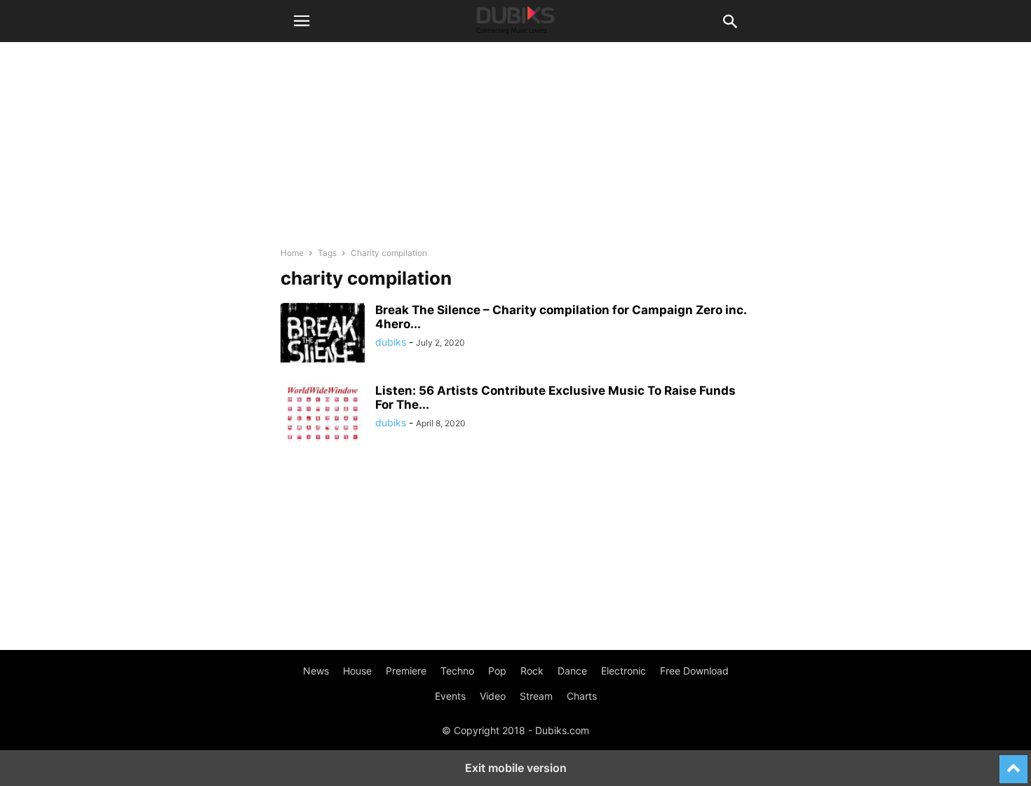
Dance (572, 671)
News (316, 671)
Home (292, 253)
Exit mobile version (516, 768)
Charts (582, 696)
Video (493, 696)
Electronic (623, 671)
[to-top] (1013, 763)
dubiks (390, 342)
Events (450, 696)
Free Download (694, 671)
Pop (497, 671)
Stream (536, 696)
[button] (302, 21)
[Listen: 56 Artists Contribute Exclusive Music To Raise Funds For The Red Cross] (323, 415)
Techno (457, 671)
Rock (532, 671)
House (357, 671)
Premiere (406, 671)
